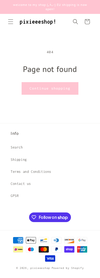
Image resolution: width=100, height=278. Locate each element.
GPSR (15, 196)
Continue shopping (50, 88)
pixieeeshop (40, 267)
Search (17, 147)
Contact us (21, 184)
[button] (11, 22)
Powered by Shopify (68, 267)
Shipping (19, 160)
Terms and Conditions (31, 172)
